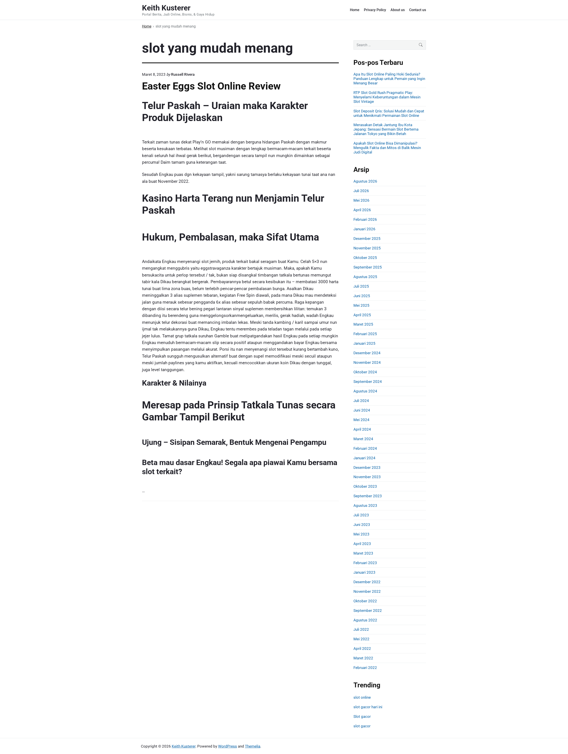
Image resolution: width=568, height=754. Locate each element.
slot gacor (362, 726)
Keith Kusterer (183, 746)
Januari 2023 (364, 572)
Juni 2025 (361, 296)
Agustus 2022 (365, 620)
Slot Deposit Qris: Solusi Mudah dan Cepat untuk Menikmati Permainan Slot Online (388, 113)
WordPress (227, 746)
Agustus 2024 (365, 391)
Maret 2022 (363, 658)
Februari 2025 (365, 334)
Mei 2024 (361, 420)
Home (354, 10)
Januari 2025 (364, 343)
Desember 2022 (367, 582)
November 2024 (367, 362)
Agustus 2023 (365, 505)
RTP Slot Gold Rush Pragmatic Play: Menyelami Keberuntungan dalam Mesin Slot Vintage (386, 97)
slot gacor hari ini (367, 707)
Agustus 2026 (365, 181)
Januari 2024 (364, 458)
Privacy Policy (375, 10)
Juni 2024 (361, 410)
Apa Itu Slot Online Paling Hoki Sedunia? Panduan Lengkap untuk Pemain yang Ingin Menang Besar (389, 78)
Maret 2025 (363, 324)
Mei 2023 (361, 534)
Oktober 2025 (365, 257)
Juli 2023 (361, 515)
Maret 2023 (363, 553)
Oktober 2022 (365, 601)
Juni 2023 (361, 524)
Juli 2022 (361, 629)
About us (397, 10)
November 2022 (367, 591)
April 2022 (362, 648)
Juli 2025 (361, 286)
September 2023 (367, 496)
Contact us (417, 10)
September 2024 (367, 381)
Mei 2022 (361, 639)
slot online (362, 697)
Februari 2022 (365, 667)
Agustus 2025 (365, 277)
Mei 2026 (361, 200)
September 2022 (367, 610)
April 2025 (362, 315)
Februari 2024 (365, 448)
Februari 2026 (365, 219)
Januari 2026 (364, 229)
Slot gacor (362, 716)
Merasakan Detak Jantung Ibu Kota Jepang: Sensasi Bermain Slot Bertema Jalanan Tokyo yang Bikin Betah (385, 129)
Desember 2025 (367, 238)
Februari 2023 (365, 563)
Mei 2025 (361, 305)
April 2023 (362, 543)
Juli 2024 (361, 400)
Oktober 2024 (365, 372)
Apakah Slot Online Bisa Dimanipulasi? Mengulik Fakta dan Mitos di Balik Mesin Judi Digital (387, 147)
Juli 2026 (361, 191)
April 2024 (362, 429)
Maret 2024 (363, 439)
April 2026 (362, 210)
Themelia (252, 746)
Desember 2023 (367, 467)
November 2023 (367, 477)
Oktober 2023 (365, 486)
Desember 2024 (367, 353)
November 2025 (367, 248)
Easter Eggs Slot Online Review (211, 86)
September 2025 (367, 267)
